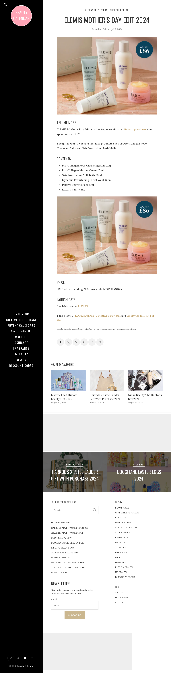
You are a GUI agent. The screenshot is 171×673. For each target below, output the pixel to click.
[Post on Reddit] (92, 342)
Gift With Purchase (21, 320)
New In (21, 360)
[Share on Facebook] (60, 342)
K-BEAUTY (120, 517)
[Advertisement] (107, 432)
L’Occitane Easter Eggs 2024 (139, 475)
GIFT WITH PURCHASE (127, 512)
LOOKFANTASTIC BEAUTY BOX (67, 542)
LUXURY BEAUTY (124, 567)
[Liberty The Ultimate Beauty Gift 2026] (68, 380)
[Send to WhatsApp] (100, 342)
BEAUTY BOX (122, 507)
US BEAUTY (121, 572)
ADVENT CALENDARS (126, 527)
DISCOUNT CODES (125, 577)
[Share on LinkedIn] (84, 342)
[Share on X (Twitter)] (68, 342)
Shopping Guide (119, 10)
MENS (118, 557)
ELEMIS (83, 306)
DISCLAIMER (121, 597)
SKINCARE (120, 547)
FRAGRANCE (121, 537)
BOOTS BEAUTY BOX (62, 557)
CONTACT (120, 602)
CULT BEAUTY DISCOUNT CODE (68, 567)
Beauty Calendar (25, 666)
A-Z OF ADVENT (21, 331)
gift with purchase (134, 129)
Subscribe (74, 615)
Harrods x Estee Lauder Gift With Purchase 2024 (75, 475)
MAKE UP (120, 542)
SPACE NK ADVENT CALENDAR (67, 532)
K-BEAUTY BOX (59, 572)
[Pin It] (76, 342)
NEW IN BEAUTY (124, 522)
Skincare (21, 342)
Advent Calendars (21, 325)
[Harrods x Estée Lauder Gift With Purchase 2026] (107, 380)
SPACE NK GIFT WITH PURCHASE (68, 562)
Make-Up (21, 337)
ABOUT (119, 592)
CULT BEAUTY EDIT (61, 538)
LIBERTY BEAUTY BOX (62, 547)
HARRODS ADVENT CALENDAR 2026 (69, 528)
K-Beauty (21, 354)
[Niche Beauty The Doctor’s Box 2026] (145, 380)
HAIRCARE (120, 562)
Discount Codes (21, 365)
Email (54, 599)
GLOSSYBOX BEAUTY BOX (64, 552)
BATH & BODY (122, 552)
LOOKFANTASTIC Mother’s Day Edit (98, 315)
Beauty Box (21, 314)
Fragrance (21, 348)
